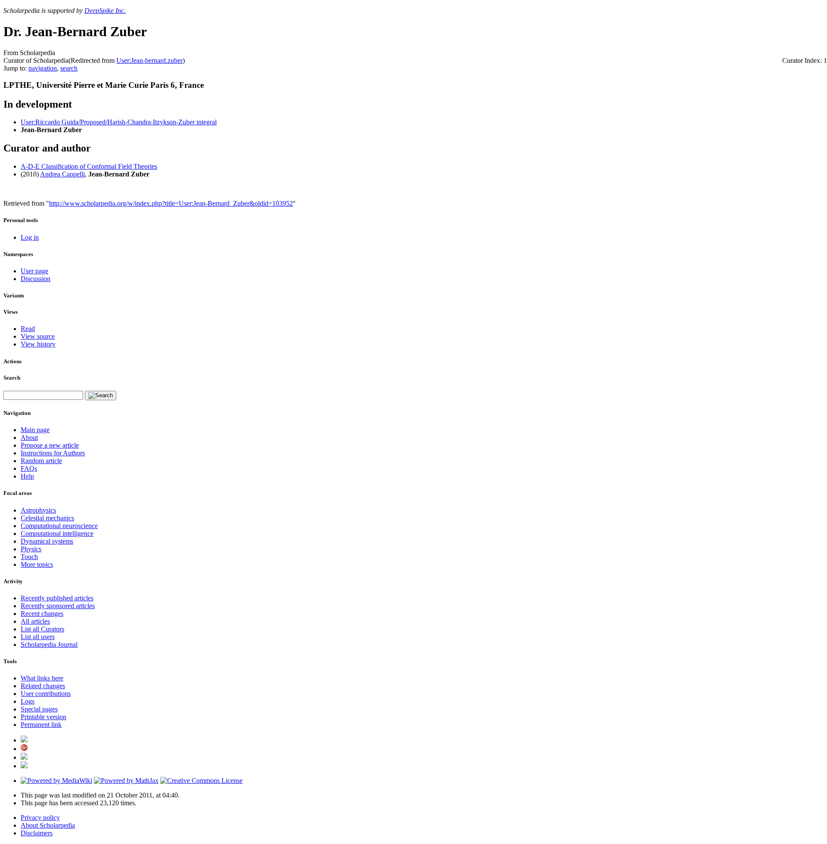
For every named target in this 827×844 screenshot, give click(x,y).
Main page (35, 429)
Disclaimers (37, 833)
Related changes (43, 685)
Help (27, 476)
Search (11, 377)
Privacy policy (40, 817)
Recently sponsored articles (58, 605)
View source (38, 336)
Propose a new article (50, 445)
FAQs (29, 468)
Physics (31, 549)
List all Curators (42, 629)
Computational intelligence (57, 533)
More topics (37, 564)
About (29, 437)
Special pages (39, 709)
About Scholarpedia (48, 825)
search (69, 68)
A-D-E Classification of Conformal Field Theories (89, 166)
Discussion (35, 278)
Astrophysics (38, 510)
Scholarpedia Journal (49, 644)
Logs (27, 701)
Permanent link (41, 724)
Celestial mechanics (47, 518)
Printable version (43, 716)
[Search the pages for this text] (100, 395)
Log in (30, 237)
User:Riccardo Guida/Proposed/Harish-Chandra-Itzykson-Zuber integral (119, 122)
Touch (29, 556)
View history (38, 344)
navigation (42, 68)
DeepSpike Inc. (105, 10)
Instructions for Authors (53, 453)
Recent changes (42, 613)
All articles (35, 621)
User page (34, 271)
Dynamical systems (47, 541)
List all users (38, 636)
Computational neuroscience (59, 525)
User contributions (46, 693)
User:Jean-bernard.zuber (149, 60)
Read (28, 328)
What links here (42, 678)
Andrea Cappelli (62, 174)
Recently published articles (57, 598)
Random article (41, 460)
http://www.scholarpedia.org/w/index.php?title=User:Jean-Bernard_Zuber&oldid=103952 (171, 203)
